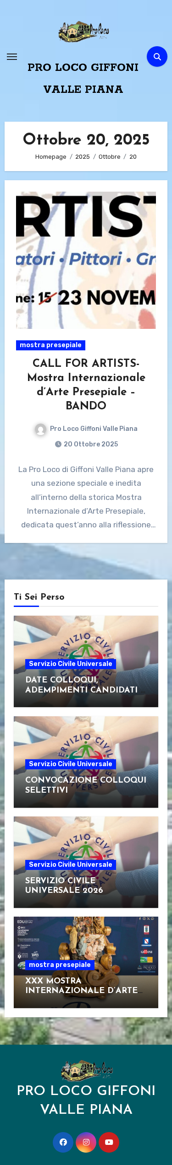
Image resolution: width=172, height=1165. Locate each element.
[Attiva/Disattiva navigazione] (12, 56)
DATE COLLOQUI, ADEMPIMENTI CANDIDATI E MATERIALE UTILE (85, 690)
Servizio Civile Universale (70, 664)
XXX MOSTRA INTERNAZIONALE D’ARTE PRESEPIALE (81, 991)
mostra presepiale (51, 345)
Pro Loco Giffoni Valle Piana (94, 429)
